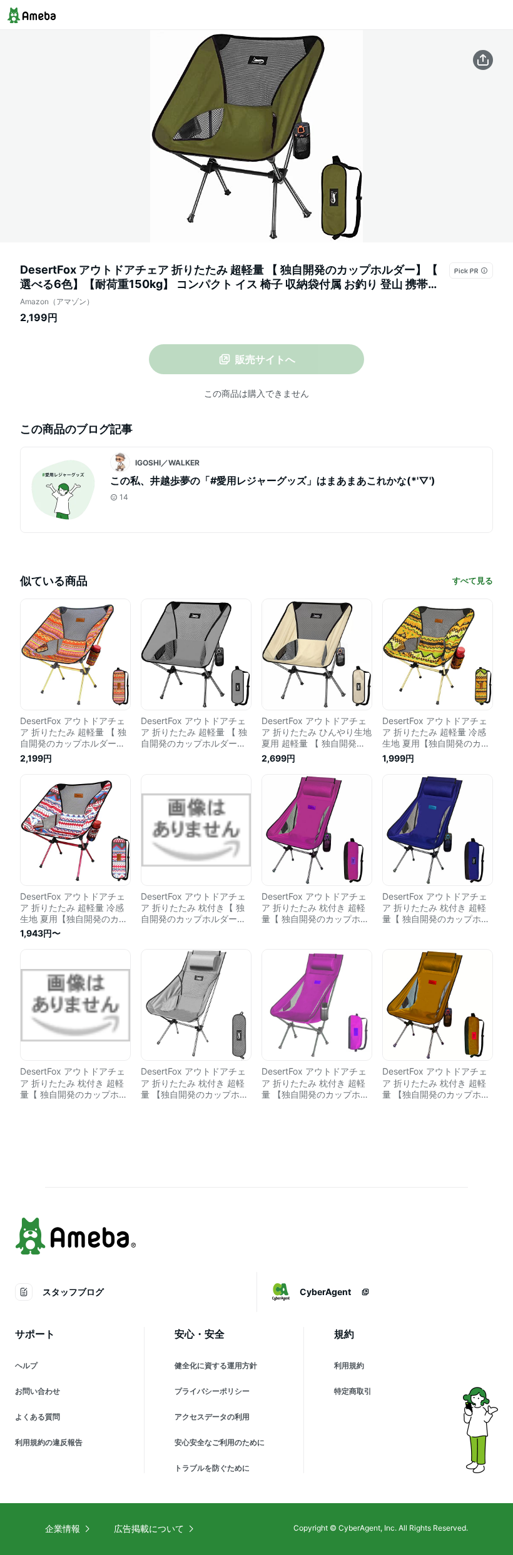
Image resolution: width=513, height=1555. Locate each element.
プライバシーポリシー (212, 1391)
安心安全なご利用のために (220, 1442)
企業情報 (62, 1528)
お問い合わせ (37, 1391)
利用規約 (349, 1365)
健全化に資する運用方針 (216, 1365)
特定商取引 (353, 1391)
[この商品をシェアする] (483, 60)
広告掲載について (149, 1528)
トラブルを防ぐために (212, 1468)
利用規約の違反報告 (49, 1442)
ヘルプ (26, 1365)
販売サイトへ (265, 359)
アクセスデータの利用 (212, 1416)
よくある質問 (37, 1416)
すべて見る (472, 580)
